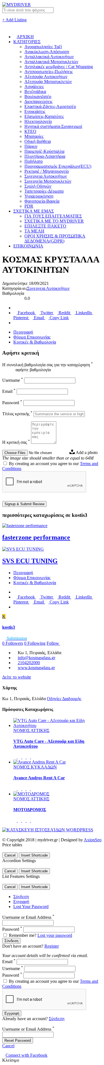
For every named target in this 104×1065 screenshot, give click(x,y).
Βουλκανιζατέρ (37, 96)
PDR (28, 206)
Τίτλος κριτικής (17, 413)
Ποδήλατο (33, 161)
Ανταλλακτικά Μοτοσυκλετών (51, 61)
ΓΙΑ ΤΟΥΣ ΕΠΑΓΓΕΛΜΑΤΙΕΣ (53, 216)
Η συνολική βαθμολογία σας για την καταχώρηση (47, 364)
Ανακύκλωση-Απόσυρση (46, 51)
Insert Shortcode (34, 855)
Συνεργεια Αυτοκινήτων (45, 176)
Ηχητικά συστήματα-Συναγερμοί (53, 126)
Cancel (10, 855)
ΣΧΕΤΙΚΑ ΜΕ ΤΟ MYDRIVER (54, 221)
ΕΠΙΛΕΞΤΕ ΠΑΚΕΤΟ (45, 226)
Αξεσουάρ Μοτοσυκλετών (48, 81)
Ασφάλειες (34, 86)
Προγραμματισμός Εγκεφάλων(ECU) (57, 166)
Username (12, 380)
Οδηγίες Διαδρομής (64, 698)
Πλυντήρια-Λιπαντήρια (44, 156)
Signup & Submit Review (24, 504)
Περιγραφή (23, 332)
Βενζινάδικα (35, 91)
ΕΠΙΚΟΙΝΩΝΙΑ (28, 246)
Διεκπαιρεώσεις (38, 101)
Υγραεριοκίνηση (38, 196)
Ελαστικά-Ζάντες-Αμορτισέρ (50, 106)
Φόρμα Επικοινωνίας (31, 337)
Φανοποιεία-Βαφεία (41, 201)
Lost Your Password (31, 906)
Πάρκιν (30, 146)
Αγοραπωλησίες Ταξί (43, 46)
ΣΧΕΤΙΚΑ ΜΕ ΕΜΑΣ (33, 211)
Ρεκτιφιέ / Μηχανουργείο (46, 171)
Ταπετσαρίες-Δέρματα (44, 191)
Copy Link (59, 317)
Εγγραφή (21, 901)
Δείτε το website (16, 677)
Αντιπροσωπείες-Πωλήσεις (48, 71)
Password (12, 402)
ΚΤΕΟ (30, 131)
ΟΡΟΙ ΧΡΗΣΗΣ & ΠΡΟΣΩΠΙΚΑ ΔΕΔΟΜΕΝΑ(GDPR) (54, 238)
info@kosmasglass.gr (36, 657)
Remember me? (22, 935)
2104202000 (29, 662)
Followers (12, 643)
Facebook (26, 312)
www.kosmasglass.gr (36, 667)
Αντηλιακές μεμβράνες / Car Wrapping (58, 66)
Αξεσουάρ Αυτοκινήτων (45, 76)
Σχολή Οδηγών (37, 186)
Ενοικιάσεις (34, 111)
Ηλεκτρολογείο (38, 121)
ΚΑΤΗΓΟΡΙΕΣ (26, 41)
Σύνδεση (21, 896)
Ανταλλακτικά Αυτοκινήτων (49, 56)
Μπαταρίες (34, 136)
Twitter (46, 312)
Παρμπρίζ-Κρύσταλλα (44, 151)
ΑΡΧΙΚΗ (25, 36)
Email (39, 317)
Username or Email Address (28, 917)
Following (34, 643)
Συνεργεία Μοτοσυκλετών (47, 181)
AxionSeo (93, 839)
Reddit (64, 312)
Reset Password (17, 1040)
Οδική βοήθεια (37, 141)
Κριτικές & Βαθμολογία (34, 342)
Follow (53, 643)
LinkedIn (84, 312)
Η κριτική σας (16, 442)
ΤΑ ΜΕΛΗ (34, 231)
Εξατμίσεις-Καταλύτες (44, 116)
